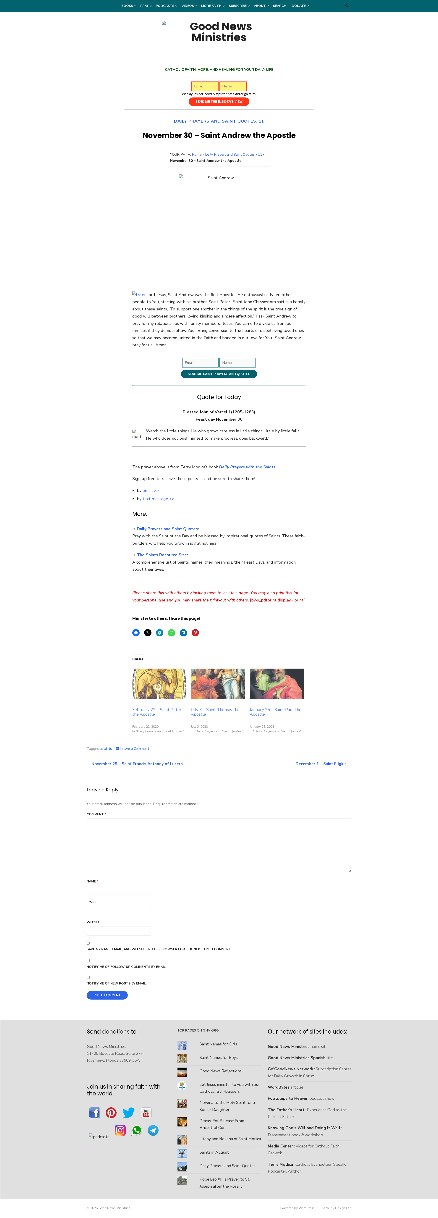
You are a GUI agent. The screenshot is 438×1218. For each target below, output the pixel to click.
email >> (151, 490)
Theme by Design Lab (335, 1208)
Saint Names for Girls (218, 1044)
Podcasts (165, 6)
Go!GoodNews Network (290, 1069)
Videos (188, 6)
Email (93, 902)
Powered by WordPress (297, 1208)
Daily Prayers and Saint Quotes (215, 121)
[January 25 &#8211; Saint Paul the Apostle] (277, 684)
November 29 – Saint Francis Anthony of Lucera (137, 763)
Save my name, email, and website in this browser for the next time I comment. (159, 949)
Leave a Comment (134, 748)
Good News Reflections (221, 1071)
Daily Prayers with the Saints (247, 467)
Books (127, 6)
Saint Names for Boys (219, 1057)
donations (116, 1031)
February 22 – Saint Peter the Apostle (156, 712)
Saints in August (214, 1152)
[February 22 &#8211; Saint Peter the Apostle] (159, 684)
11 (261, 121)
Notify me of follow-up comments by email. (127, 967)
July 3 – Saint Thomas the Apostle (215, 712)
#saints (106, 748)
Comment (96, 814)
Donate (299, 6)
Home (197, 154)
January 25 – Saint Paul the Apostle (275, 712)
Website (94, 922)
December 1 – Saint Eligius (321, 763)
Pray (144, 6)
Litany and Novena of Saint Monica (230, 1139)
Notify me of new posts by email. (117, 983)
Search (279, 6)
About (260, 6)
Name (92, 881)
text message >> (158, 498)
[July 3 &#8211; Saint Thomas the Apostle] (218, 684)
